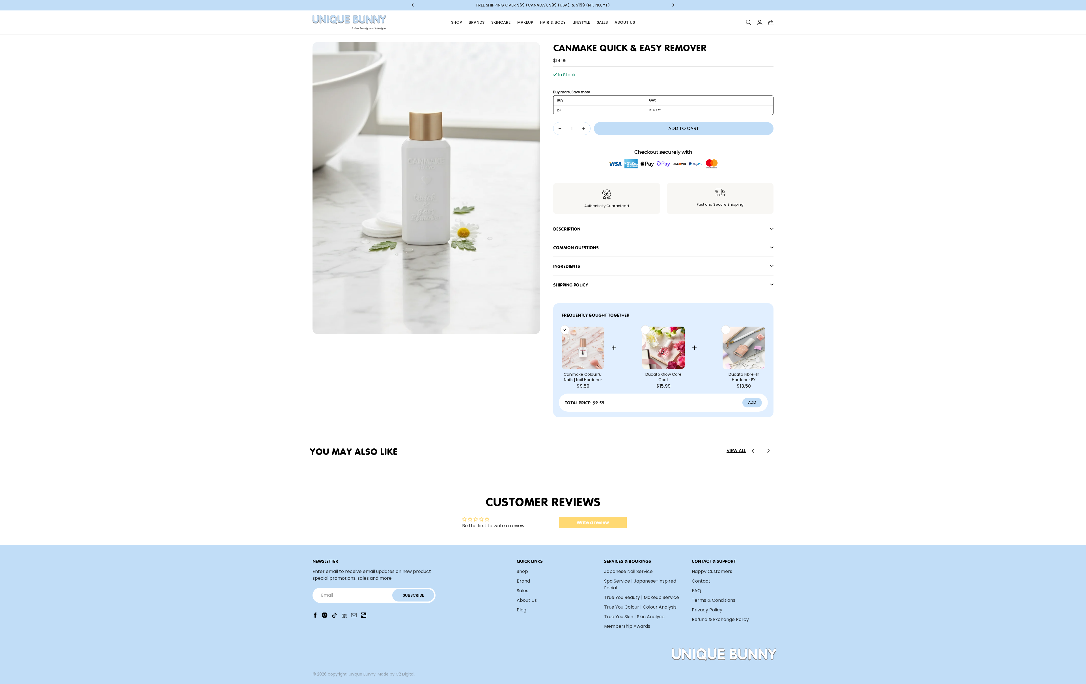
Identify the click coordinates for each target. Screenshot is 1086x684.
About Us (527, 600)
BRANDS (476, 22)
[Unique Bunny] (349, 22)
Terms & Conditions (713, 600)
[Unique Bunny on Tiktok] (334, 616)
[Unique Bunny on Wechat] (363, 616)
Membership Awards (627, 626)
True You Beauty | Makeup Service (641, 597)
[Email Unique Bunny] (354, 616)
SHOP (456, 22)
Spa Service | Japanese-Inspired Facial (640, 584)
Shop (522, 571)
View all (736, 450)
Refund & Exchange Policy (720, 619)
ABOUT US (625, 22)
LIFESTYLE (581, 22)
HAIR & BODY (553, 22)
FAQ (696, 590)
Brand (523, 581)
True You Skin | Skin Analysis (634, 616)
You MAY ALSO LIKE (354, 451)
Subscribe (413, 595)
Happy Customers (712, 571)
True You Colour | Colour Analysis (640, 607)
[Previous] (413, 5)
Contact (701, 581)
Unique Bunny (362, 674)
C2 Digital (405, 674)
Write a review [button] (593, 522)
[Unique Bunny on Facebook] (315, 616)
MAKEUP (525, 22)
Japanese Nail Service (628, 571)
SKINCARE (500, 22)
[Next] (673, 5)
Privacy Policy (707, 610)
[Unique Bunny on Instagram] (324, 616)
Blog (521, 610)
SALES (602, 22)
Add (752, 402)
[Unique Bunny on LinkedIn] (344, 616)
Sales (522, 590)
